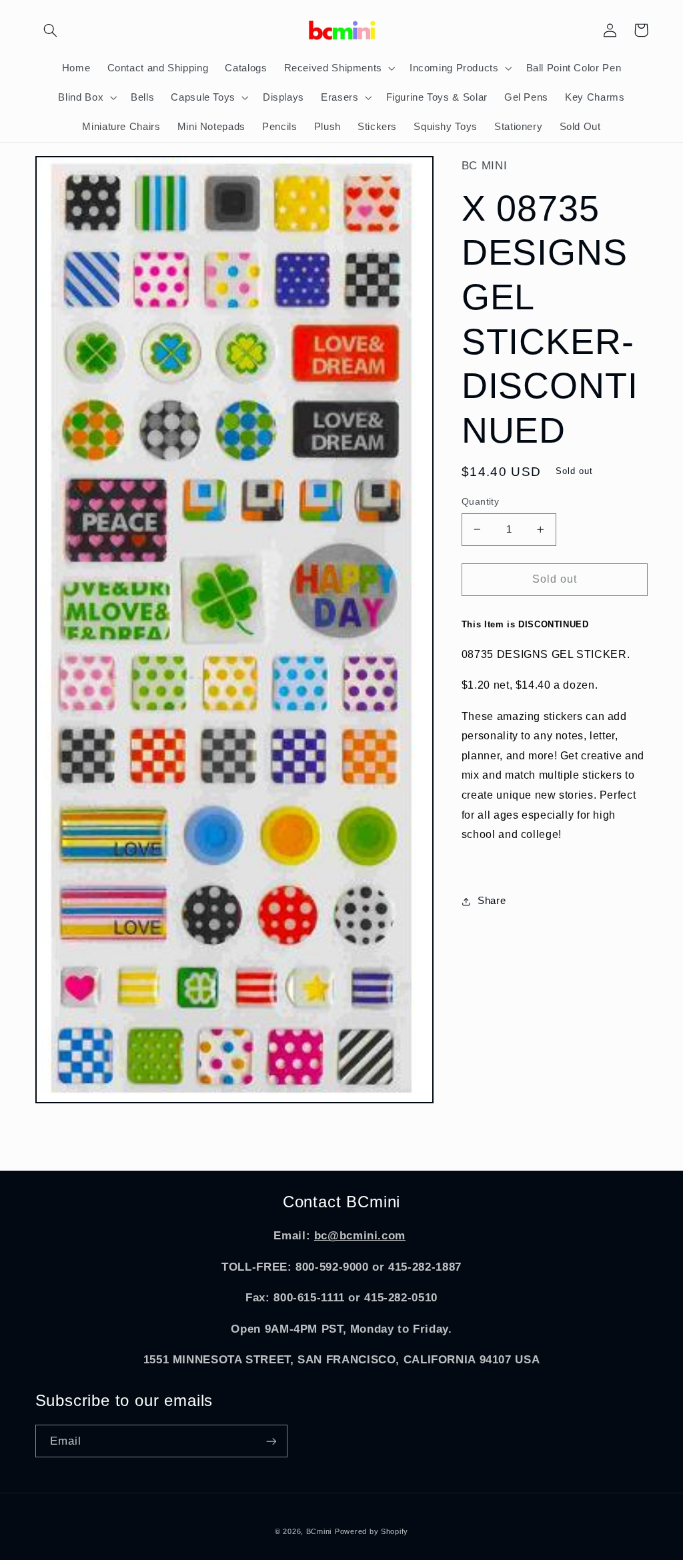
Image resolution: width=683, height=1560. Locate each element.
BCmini (318, 1531)
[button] (50, 30)
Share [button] (492, 900)
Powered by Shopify (371, 1531)
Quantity (480, 502)
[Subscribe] (270, 1441)
